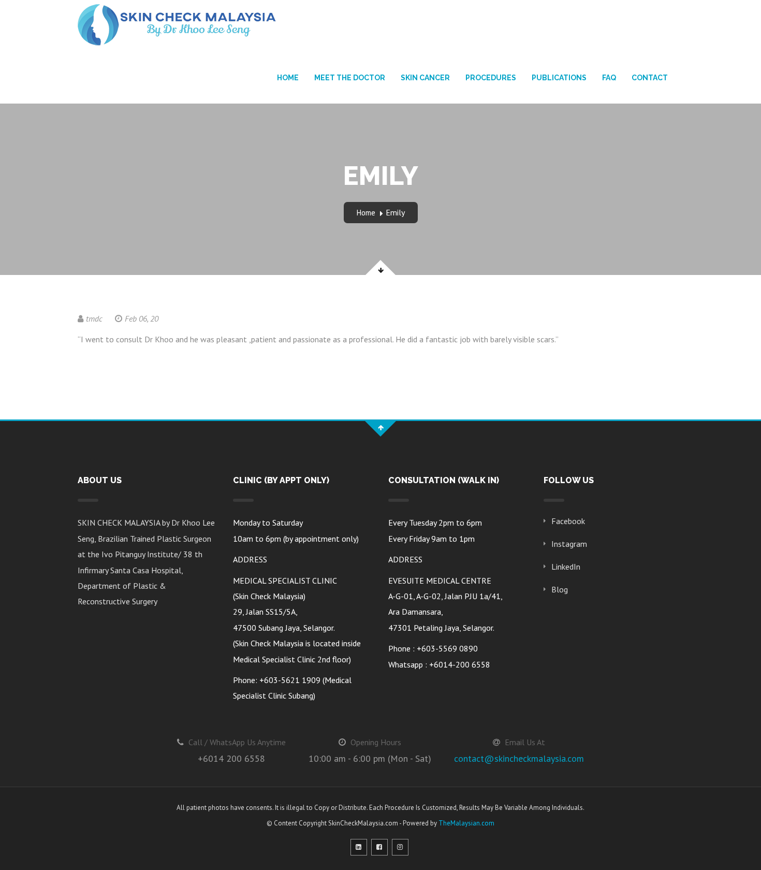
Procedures (490, 78)
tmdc (94, 318)
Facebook (568, 521)
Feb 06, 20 (141, 318)
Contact (650, 78)
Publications (559, 78)
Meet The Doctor (349, 78)
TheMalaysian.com (466, 823)
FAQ (609, 78)
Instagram (569, 544)
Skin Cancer (425, 78)
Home (288, 78)
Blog (559, 589)
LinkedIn (565, 566)
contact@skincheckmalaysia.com (519, 758)
